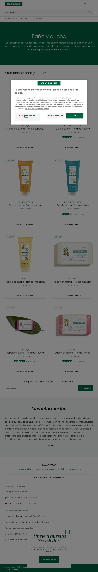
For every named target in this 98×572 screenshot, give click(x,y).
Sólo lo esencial (55, 116)
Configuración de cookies (27, 117)
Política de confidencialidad (37, 109)
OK (75, 116)
